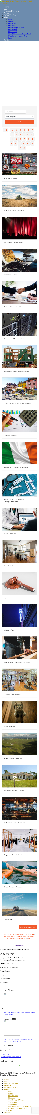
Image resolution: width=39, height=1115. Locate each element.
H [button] (16, 134)
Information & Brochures (20, 938)
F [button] (32, 130)
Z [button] (24, 148)
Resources (8, 1085)
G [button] (12, 134)
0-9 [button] (5, 130)
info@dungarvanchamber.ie (11, 1057)
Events (10, 1094)
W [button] (28, 143)
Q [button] (28, 139)
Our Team (11, 1098)
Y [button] (20, 148)
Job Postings (30, 936)
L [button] (31, 134)
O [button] (20, 139)
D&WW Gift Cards (11, 1087)
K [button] (27, 134)
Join (5, 1081)
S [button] (11, 143)
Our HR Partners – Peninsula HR (19, 1106)
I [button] (20, 134)
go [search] (20, 121)
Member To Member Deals (18, 936)
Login (10, 1110)
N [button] (16, 139)
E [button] (28, 130)
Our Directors (13, 1096)
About (6, 1089)
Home (6, 1079)
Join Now (30, 938)
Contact (7, 1112)
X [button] (32, 143)
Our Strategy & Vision (16, 1100)
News (10, 1091)
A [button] (12, 130)
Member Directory (11, 1083)
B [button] (16, 130)
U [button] (19, 143)
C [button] (20, 130)
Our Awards (12, 1104)
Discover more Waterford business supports (19, 1069)
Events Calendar (29, 934)
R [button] (32, 139)
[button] (28, 927)
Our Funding (12, 1102)
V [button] (23, 143)
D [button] (24, 130)
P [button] (24, 139)
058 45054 (5, 1054)
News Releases (19, 934)
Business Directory (9, 934)
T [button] (15, 143)
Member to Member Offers (18, 1108)
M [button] (12, 139)
